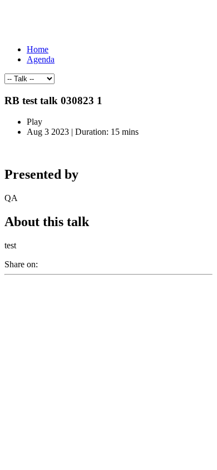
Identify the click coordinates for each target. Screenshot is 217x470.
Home (37, 49)
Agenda (41, 59)
